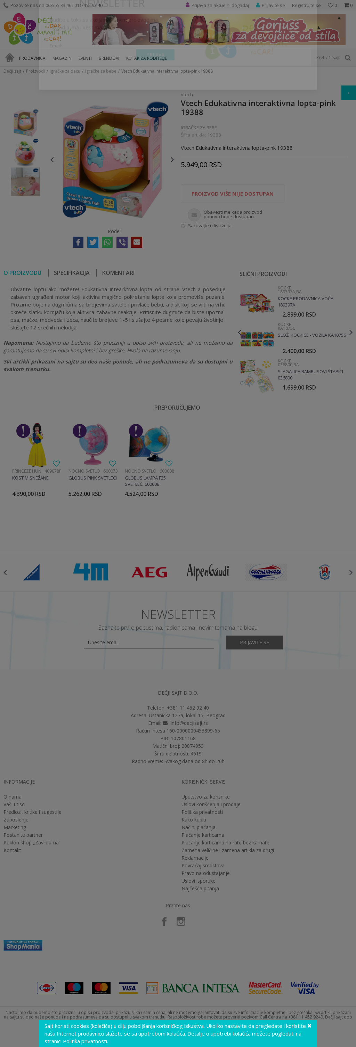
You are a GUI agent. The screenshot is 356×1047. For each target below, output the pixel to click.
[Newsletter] (243, 62)
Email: (56, 71)
